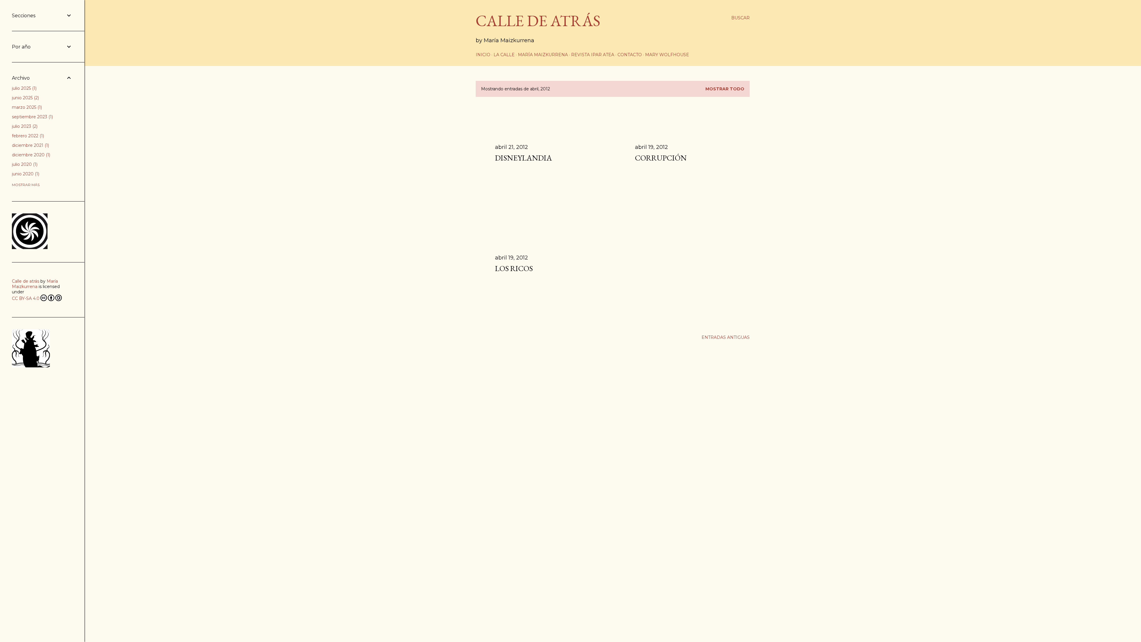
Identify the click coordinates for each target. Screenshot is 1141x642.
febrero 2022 (27, 136)
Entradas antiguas (726, 337)
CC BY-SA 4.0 (26, 298)
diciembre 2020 (30, 155)
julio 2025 (23, 88)
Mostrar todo (724, 89)
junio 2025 (25, 97)
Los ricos (514, 268)
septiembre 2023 (32, 116)
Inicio (483, 54)
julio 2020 (24, 164)
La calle (504, 54)
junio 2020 (25, 174)
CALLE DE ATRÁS (538, 21)
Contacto (629, 54)
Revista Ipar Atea (592, 54)
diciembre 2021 (30, 145)
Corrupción (661, 158)
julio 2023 (24, 126)
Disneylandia (523, 158)
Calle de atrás (25, 281)
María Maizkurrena (543, 54)
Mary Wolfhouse (667, 54)
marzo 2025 (26, 107)
